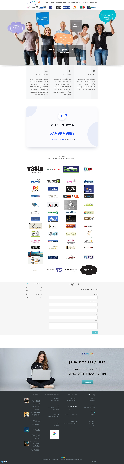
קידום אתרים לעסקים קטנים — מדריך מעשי (36, 429)
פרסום (77, 2)
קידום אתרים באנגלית (73, 425)
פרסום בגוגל (93, 416)
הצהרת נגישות (56, 421)
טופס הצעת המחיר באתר (57, 139)
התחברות (57, 418)
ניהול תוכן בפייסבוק (73, 402)
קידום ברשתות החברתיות (72, 400)
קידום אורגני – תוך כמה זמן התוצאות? (70, 423)
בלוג (52, 2)
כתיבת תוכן (93, 402)
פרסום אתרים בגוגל (91, 428)
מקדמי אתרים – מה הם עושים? (71, 414)
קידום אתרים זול (74, 419)
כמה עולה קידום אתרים (72, 416)
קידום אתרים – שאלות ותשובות (71, 409)
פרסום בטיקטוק (92, 423)
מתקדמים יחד (56, 409)
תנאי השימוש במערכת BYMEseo (53, 416)
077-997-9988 (62, 133)
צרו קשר (46, 2)
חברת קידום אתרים (55, 400)
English (57, 423)
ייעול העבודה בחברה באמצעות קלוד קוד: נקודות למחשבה (35, 400)
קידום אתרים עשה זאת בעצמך (53, 407)
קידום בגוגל (93, 405)
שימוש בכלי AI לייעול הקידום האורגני (35, 442)
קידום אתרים (92, 400)
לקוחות (64, 2)
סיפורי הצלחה (58, 2)
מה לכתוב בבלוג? (74, 421)
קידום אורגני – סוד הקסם (72, 412)
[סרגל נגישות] (2, 461)
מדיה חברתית (71, 2)
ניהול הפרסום (92, 425)
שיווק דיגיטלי (93, 2)
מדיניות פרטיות (56, 414)
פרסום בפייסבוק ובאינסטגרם (89, 419)
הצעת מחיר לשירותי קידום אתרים (89, 407)
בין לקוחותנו (56, 402)
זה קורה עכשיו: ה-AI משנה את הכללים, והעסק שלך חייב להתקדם (35, 415)
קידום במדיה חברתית (73, 398)
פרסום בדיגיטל (92, 414)
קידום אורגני (84, 2)
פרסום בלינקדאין (92, 421)
